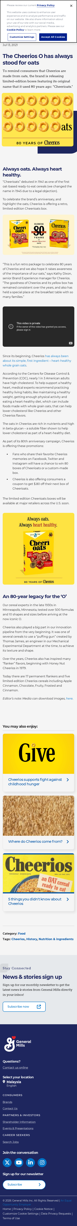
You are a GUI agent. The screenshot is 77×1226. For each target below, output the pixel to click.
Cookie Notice (43, 1209)
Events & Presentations (18, 1128)
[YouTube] (19, 1162)
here (69, 698)
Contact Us (10, 1108)
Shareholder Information (19, 1122)
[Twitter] (7, 1162)
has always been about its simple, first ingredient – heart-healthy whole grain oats (37, 360)
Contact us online (15, 1067)
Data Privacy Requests (56, 1213)
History (31, 939)
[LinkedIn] (30, 1162)
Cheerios (18, 939)
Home (7, 1209)
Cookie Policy (15, 29)
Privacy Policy (22, 1209)
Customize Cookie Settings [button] (20, 1213)
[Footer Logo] (18, 1044)
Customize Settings (22, 36)
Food (21, 933)
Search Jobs (11, 1142)
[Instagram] (42, 1162)
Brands (7, 1102)
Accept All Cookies (53, 36)
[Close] (71, 6)
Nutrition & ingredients (56, 939)
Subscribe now (18, 1006)
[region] (38, 21)
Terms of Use (11, 1218)
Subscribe (15, 1184)
